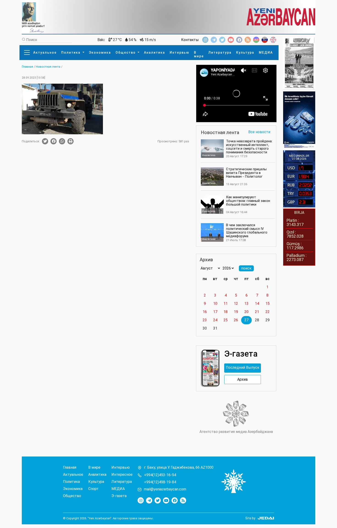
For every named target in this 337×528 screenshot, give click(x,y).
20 (246, 312)
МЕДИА (266, 52)
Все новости (259, 132)
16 (205, 312)
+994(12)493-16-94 (160, 475)
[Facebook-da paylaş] (53, 141)
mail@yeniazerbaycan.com (165, 489)
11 (226, 303)
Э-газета (119, 496)
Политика (71, 52)
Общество (126, 52)
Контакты (190, 40)
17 (215, 312)
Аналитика (154, 52)
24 (215, 320)
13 (246, 303)
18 (226, 312)
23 (205, 320)
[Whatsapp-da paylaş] (62, 141)
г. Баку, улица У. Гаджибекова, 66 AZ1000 (178, 467)
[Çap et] (70, 141)
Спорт (93, 489)
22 (267, 312)
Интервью (179, 52)
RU (265, 39)
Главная (69, 467)
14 (257, 303)
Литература (220, 52)
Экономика (100, 52)
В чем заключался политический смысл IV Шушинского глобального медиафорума (246, 230)
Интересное (122, 474)
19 (236, 312)
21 (257, 312)
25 (226, 320)
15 (267, 303)
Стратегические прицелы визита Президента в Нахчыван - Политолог (246, 173)
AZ (256, 39)
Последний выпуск (242, 367)
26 (236, 320)
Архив (242, 379)
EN (273, 39)
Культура (245, 52)
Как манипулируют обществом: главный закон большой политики (248, 200)
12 (236, 303)
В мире (199, 54)
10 (215, 303)
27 (246, 320)
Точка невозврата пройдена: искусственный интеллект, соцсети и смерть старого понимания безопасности (249, 146)
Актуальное (45, 52)
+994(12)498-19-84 (160, 482)
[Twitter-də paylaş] (45, 141)
